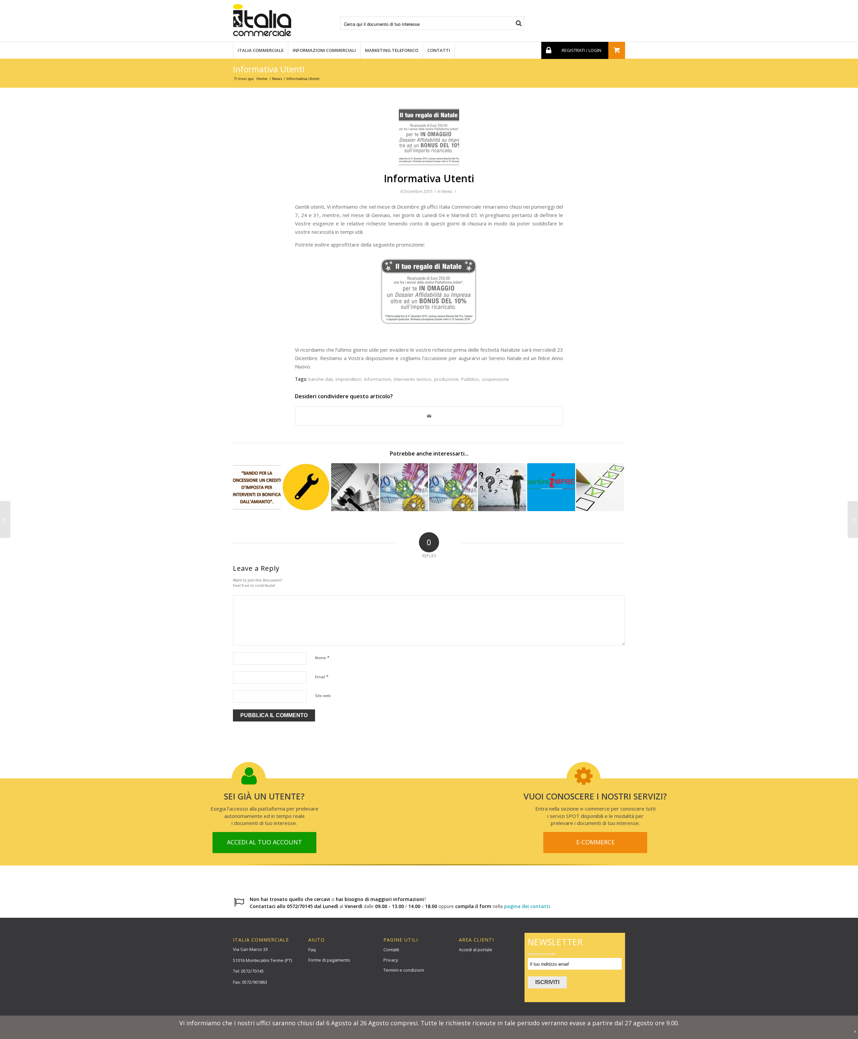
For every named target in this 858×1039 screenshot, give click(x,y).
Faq (312, 950)
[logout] (548, 50)
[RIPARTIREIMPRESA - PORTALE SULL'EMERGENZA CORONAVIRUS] (551, 487)
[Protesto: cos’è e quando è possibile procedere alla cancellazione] (453, 487)
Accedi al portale (475, 950)
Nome (322, 657)
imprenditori (348, 379)
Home (261, 78)
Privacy (390, 960)
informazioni (377, 379)
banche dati (320, 379)
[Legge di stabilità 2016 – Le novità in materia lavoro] (853, 519)
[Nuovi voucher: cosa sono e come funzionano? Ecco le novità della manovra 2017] (404, 487)
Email (321, 677)
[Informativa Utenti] (429, 137)
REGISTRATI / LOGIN (581, 50)
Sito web (323, 695)
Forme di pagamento (329, 960)
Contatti (391, 950)
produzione (446, 379)
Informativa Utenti (268, 69)
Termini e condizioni (403, 970)
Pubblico (470, 379)
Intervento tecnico (412, 379)
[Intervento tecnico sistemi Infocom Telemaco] (306, 487)
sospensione (495, 379)
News (277, 78)
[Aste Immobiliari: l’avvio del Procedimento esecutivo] (355, 487)
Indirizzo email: (542, 953)
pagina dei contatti (527, 906)
